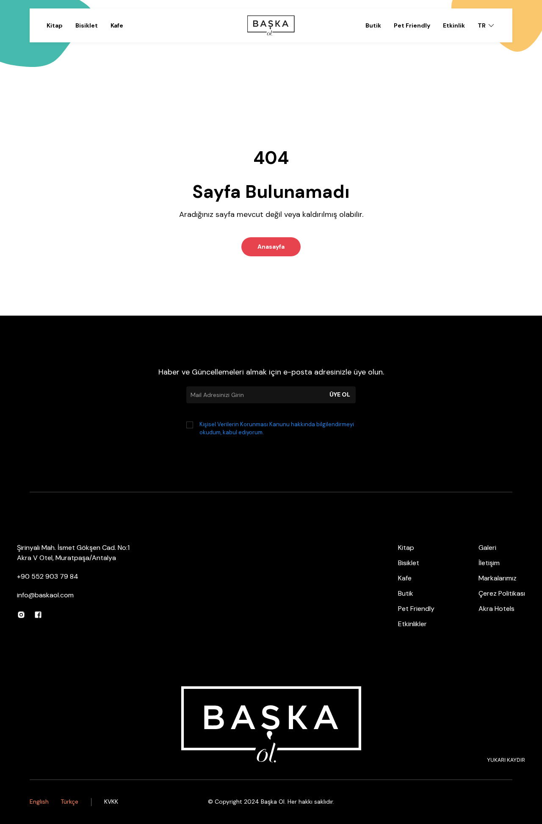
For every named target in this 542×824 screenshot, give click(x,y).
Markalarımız (497, 578)
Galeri (487, 547)
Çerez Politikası (501, 593)
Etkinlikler (412, 623)
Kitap (55, 25)
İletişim (489, 562)
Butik (373, 25)
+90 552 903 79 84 (47, 576)
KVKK (111, 801)
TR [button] (482, 25)
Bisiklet (86, 25)
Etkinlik (454, 25)
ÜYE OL (339, 394)
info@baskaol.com (45, 595)
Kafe (117, 25)
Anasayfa (271, 246)
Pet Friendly (412, 25)
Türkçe (69, 801)
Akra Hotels (496, 608)
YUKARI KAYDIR (506, 760)
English (39, 801)
